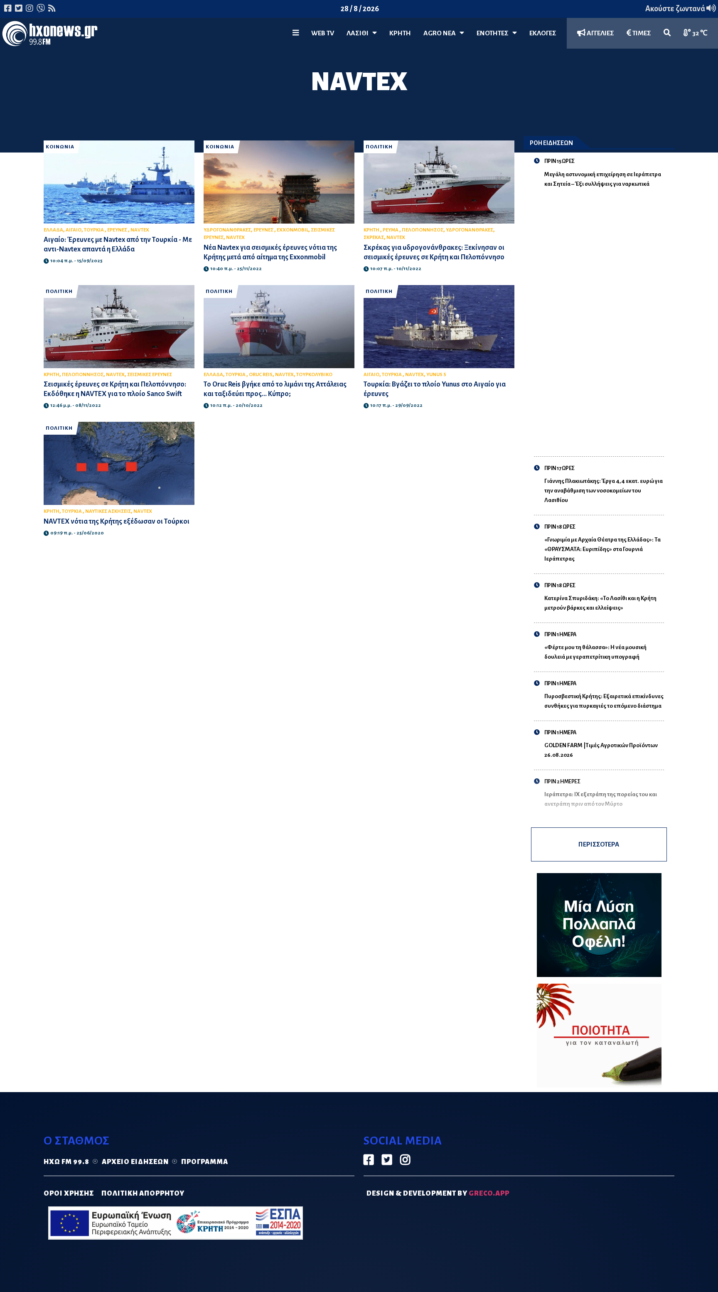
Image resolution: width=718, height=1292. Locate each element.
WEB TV (322, 33)
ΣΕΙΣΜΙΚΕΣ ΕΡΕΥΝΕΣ (149, 374)
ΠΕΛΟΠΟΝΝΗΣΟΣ (422, 230)
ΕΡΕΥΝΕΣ (117, 230)
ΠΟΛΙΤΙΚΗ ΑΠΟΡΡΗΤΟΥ (142, 1193)
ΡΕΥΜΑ (391, 230)
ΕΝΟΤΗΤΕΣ (494, 33)
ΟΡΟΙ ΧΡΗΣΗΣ (69, 1193)
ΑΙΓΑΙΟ (73, 230)
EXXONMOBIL (292, 230)
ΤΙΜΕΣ (641, 33)
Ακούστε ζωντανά (675, 9)
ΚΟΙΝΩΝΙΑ (60, 147)
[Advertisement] (604, 317)
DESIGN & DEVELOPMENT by (437, 1193)
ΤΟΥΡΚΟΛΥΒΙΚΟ (314, 374)
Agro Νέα (441, 33)
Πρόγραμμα (204, 1162)
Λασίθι (359, 33)
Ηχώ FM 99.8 (66, 1162)
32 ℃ (699, 33)
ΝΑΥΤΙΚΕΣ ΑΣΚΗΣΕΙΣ (108, 511)
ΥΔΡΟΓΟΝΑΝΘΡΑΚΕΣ (227, 230)
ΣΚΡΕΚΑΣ (374, 237)
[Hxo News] (50, 35)
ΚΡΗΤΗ (400, 33)
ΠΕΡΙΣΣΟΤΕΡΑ (598, 844)
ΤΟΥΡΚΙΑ (94, 230)
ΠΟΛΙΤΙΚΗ (379, 147)
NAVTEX (139, 230)
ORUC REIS (261, 374)
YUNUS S (436, 374)
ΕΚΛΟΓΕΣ (542, 33)
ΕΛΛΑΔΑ (53, 230)
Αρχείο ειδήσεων (135, 1162)
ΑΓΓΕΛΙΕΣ (599, 33)
